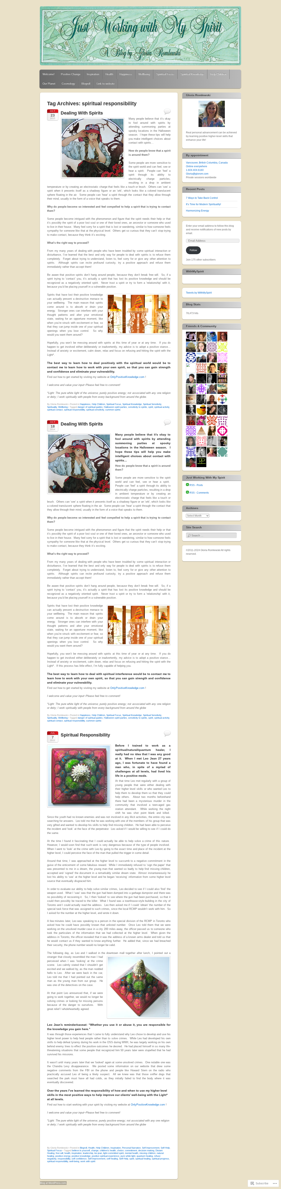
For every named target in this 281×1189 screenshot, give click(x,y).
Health (109, 74)
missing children (147, 1153)
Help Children (218, 74)
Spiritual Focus (165, 74)
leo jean (98, 1153)
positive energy (62, 1156)
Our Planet (49, 83)
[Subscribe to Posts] (187, 485)
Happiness (126, 74)
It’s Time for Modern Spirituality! (203, 204)
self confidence (79, 1158)
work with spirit (87, 1161)
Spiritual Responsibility (85, 734)
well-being (74, 1161)
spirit (150, 407)
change (95, 1150)
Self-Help (165, 1148)
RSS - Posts (196, 485)
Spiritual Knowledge (192, 74)
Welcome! (49, 74)
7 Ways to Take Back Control (202, 198)
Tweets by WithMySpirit (199, 292)
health (67, 1153)
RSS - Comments (199, 492)
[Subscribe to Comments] (187, 492)
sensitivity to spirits (137, 407)
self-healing (112, 1158)
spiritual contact (55, 409)
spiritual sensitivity (95, 409)
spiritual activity (161, 407)
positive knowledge (81, 1156)
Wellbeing (144, 74)
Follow (193, 250)
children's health (108, 1150)
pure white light (128, 1156)
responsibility (64, 1158)
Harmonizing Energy (197, 210)
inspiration (77, 1153)
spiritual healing (143, 1158)
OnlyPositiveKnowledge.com (127, 376)
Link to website (106, 83)
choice (120, 1150)
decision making (146, 1150)
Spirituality (52, 407)
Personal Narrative (131, 1148)
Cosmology (68, 83)
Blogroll (85, 83)
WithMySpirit (195, 271)
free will (59, 1153)
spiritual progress (160, 1158)
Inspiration (93, 74)
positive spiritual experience (105, 1156)
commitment (131, 1150)
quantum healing (145, 1156)
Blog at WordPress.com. (53, 1183)
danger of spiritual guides (90, 407)
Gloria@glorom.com (197, 173)
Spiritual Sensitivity (152, 404)
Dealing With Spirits (82, 112)
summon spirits (113, 409)
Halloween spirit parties (115, 407)
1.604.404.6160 (195, 170)
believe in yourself (81, 1150)
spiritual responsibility (74, 409)
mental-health (131, 1153)
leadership (88, 1153)
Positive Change (70, 74)
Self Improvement (150, 1148)
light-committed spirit (113, 1153)
